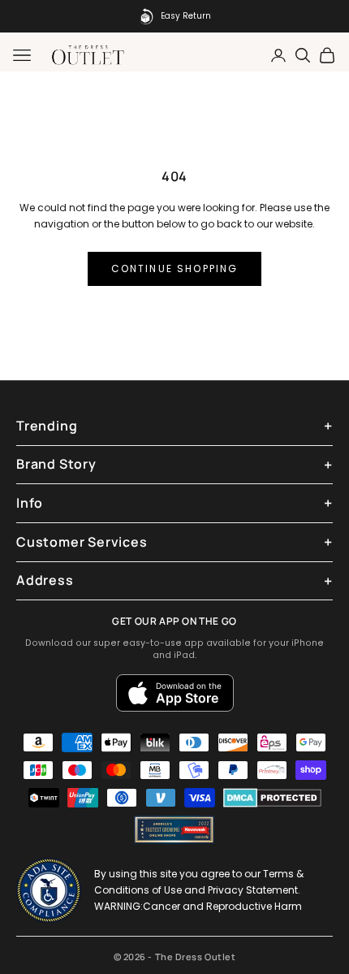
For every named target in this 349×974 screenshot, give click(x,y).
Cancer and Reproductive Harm (222, 906)
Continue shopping (175, 268)
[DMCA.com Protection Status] (272, 797)
